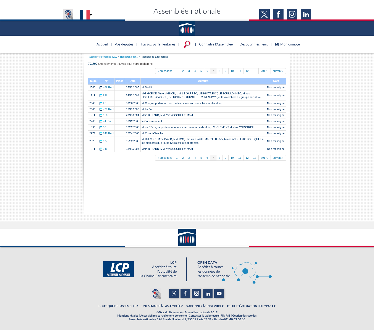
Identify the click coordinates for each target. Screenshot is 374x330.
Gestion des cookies (244, 315)
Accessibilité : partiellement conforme (163, 315)
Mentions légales (127, 315)
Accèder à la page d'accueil (100, 42)
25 (104, 103)
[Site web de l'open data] (230, 269)
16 (104, 127)
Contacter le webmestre (204, 315)
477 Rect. (108, 109)
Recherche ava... (108, 56)
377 (105, 141)
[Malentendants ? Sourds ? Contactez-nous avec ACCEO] (68, 14)
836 (105, 95)
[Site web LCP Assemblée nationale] (143, 269)
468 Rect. (108, 87)
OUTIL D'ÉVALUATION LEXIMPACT (250, 306)
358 (105, 115)
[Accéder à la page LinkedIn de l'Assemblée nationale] (306, 14)
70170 (264, 71)
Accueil (93, 56)
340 (105, 148)
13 (254, 71)
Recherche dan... (129, 56)
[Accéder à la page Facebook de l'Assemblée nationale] (278, 14)
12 (247, 71)
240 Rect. (108, 133)
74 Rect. (107, 121)
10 (232, 71)
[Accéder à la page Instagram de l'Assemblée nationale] (292, 14)
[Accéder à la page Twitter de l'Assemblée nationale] (264, 14)
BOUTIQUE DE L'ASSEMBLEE (117, 306)
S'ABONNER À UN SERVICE (203, 306)
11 (239, 71)
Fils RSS (225, 315)
